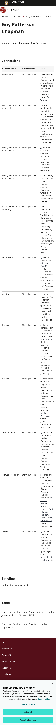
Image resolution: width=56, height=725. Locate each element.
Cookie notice (44, 699)
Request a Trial (8, 661)
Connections (11, 68)
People (17, 16)
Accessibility (7, 648)
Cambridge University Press (14, 3)
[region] (28, 702)
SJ (41, 147)
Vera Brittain (46, 339)
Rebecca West (46, 509)
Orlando (14, 10)
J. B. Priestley (46, 520)
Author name (28, 68)
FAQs (4, 642)
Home (5, 16)
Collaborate (7, 674)
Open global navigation (2, 3)
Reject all (28, 712)
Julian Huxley (46, 517)
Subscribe (6, 667)
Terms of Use (8, 655)
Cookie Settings (28, 704)
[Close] (53, 684)
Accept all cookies (28, 720)
